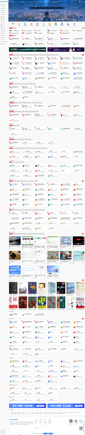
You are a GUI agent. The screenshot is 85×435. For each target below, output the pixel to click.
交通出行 (21, 148)
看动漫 (29, 83)
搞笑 (34, 83)
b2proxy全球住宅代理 (69, 412)
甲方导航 (58, 412)
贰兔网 (46, 413)
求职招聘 (32, 148)
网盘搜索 (19, 111)
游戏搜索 (33, 111)
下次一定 (29, 412)
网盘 (26, 148)
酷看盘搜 (16, 412)
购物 (14, 148)
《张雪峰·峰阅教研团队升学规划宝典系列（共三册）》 (80, 309)
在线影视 (11, 83)
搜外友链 (40, 412)
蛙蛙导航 (62, 412)
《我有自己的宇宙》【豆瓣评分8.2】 (42, 309)
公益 (44, 148)
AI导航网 (65, 412)
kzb (10, 247)
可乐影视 (26, 412)
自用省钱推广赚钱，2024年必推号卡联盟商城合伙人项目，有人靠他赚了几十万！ (14, 276)
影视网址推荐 (11, 102)
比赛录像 (22, 139)
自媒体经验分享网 (54, 412)
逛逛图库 (14, 125)
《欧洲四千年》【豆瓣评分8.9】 (32, 309)
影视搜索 (30, 111)
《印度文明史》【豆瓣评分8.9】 (23, 309)
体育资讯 (26, 139)
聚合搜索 (16, 111)
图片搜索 (23, 111)
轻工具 (29, 413)
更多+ (83, 280)
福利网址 (11, 125)
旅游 (18, 148)
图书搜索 (26, 111)
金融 (34, 148)
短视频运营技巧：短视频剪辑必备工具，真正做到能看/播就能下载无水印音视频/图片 (53, 247)
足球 (15, 139)
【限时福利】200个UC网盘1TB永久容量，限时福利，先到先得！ (40, 261)
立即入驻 (71, 14)
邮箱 (29, 148)
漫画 (32, 83)
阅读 (10, 162)
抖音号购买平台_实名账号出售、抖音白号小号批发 (14, 261)
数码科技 (13, 162)
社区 (46, 148)
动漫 (22, 102)
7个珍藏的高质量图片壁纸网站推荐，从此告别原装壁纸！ (65, 261)
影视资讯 (25, 102)
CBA (19, 139)
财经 (18, 162)
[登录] (81, 1)
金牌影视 (51, 413)
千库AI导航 (32, 413)
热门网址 (11, 35)
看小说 (26, 83)
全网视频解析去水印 (59, 413)
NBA (17, 139)
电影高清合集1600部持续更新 (14, 246)
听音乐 (21, 83)
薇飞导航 (26, 413)
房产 (37, 148)
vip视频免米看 (12, 412)
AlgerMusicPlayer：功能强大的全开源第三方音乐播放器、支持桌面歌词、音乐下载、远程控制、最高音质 (27, 247)
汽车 (39, 148)
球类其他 (30, 139)
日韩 (35, 102)
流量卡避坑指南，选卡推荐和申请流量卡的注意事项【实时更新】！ (53, 261)
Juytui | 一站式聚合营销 (45, 412)
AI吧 (43, 413)
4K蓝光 (41, 102)
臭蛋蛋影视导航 (37, 413)
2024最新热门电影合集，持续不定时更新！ (78, 261)
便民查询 (11, 148)
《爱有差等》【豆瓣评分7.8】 (51, 309)
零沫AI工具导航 (79, 412)
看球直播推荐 (11, 139)
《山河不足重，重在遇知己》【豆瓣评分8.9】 (70, 309)
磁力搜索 (37, 111)
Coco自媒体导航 (36, 412)
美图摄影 (18, 125)
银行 (24, 148)
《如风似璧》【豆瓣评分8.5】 (61, 309)
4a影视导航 (22, 412)
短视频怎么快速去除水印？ (78, 246)
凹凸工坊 (55, 413)
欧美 (38, 102)
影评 (28, 102)
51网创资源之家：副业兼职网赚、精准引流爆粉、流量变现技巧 (40, 247)
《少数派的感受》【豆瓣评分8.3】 (13, 309)
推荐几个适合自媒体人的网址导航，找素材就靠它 (65, 247)
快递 (16, 148)
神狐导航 (41, 413)
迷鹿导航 (32, 412)
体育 (16, 162)
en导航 (48, 413)
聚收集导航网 (19, 413)
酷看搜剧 (19, 412)
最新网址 (14, 35)
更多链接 (64, 413)
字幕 (30, 102)
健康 (41, 148)
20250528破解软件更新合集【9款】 (27, 260)
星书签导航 (23, 413)
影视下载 (14, 83)
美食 (20, 162)
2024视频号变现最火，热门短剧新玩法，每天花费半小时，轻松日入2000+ (53, 276)
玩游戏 (24, 83)
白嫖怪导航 (15, 413)
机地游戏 (50, 412)
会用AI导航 (74, 412)
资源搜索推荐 (11, 111)
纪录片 (33, 102)
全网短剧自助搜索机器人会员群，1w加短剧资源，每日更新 (27, 276)
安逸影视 (12, 413)
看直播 (18, 83)
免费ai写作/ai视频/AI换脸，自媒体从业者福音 (40, 276)
